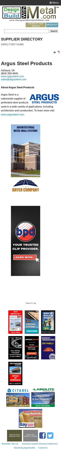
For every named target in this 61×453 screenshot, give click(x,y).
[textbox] (26, 31)
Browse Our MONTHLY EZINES (30, 435)
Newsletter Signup (35, 25)
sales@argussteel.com (13, 79)
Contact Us (43, 448)
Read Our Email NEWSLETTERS (14, 435)
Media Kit (52, 24)
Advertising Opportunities (24, 448)
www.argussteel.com (12, 76)
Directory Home (12, 44)
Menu (55, 2)
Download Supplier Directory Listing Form (40, 444)
